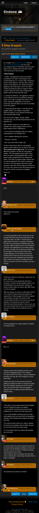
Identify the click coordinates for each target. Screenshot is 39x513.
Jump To (15, 57)
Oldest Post (32, 494)
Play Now (8, 29)
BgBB (4, 38)
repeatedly (17, 65)
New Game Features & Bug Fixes (19, 38)
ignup (33, 2)
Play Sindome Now (16, 502)
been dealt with (8, 65)
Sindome (10, 11)
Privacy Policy (17, 504)
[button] (32, 181)
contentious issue (20, 63)
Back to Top (33, 502)
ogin (26, 2)
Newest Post (26, 57)
